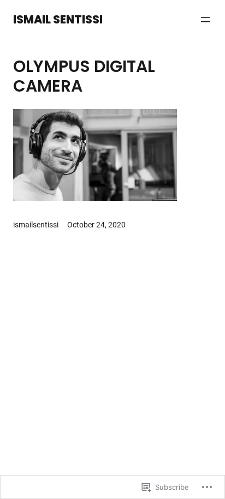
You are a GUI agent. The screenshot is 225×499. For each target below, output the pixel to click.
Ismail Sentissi (58, 19)
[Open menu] (205, 19)
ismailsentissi (35, 224)
